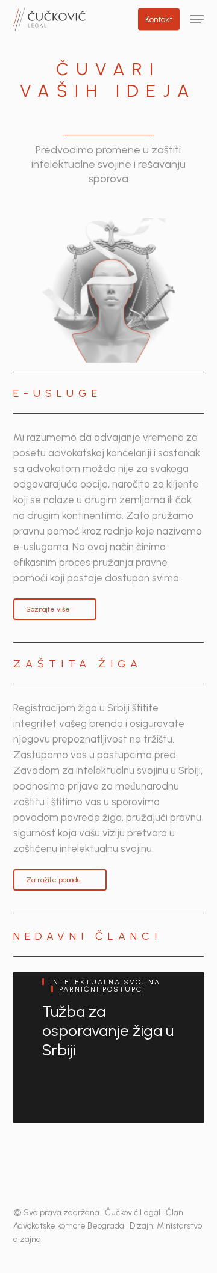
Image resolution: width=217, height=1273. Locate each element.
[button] (197, 19)
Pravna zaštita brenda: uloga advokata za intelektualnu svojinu (91, 1193)
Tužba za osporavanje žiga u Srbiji (108, 1031)
